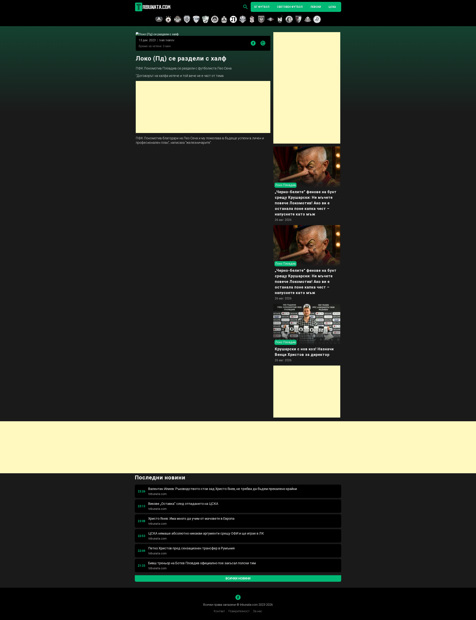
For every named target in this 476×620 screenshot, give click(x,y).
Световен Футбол (290, 6)
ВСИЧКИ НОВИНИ (238, 578)
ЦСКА (332, 6)
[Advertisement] (203, 107)
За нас (257, 611)
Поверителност (239, 611)
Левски (315, 6)
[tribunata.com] (153, 7)
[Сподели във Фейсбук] (253, 43)
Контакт (219, 611)
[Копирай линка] (263, 43)
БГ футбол (261, 6)
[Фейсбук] (238, 597)
